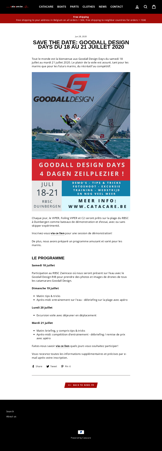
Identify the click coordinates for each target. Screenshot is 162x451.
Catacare (46, 6)
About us (11, 416)
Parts (74, 6)
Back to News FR (83, 385)
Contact (116, 6)
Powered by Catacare (81, 437)
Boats (61, 6)
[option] (81, 18)
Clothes (89, 6)
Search (10, 411)
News (103, 6)
